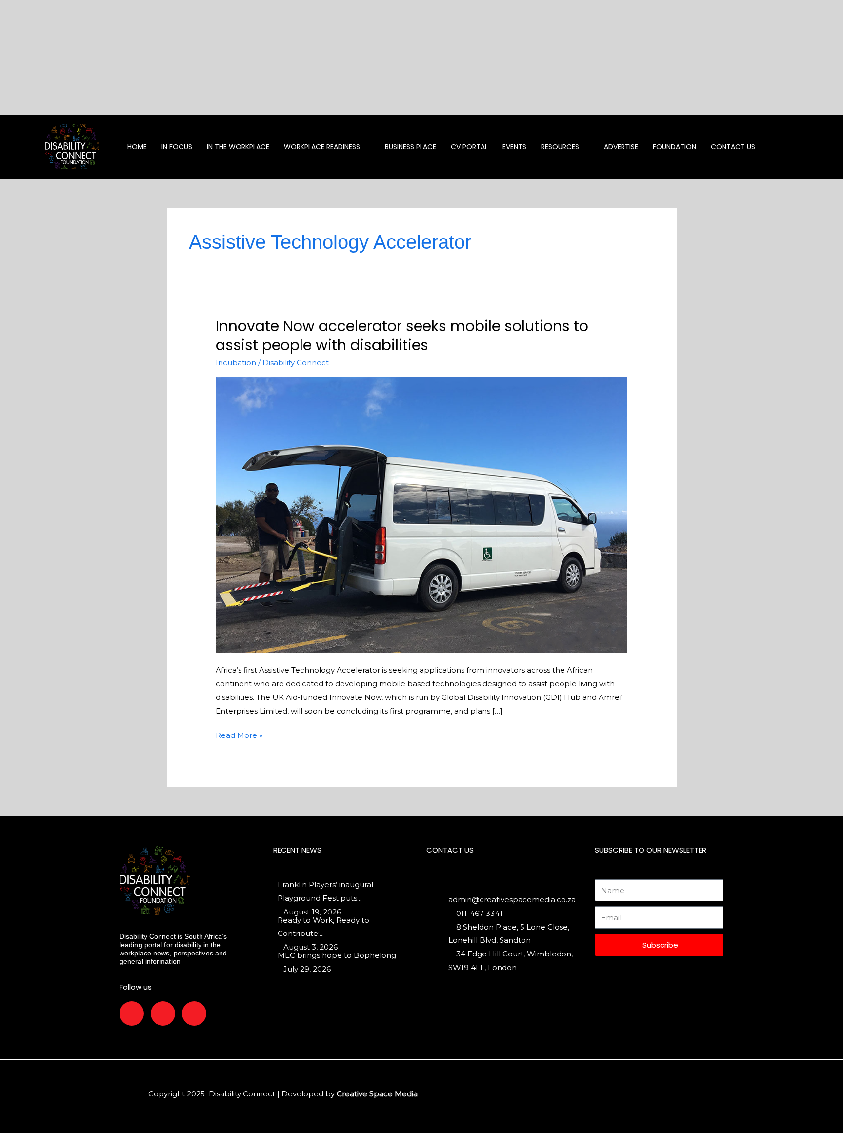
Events (514, 147)
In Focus (176, 147)
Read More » (239, 734)
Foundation (674, 147)
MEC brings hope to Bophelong (337, 955)
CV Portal (469, 147)
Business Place (410, 147)
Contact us (733, 147)
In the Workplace (238, 147)
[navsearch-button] (803, 147)
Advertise (621, 147)
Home (137, 147)
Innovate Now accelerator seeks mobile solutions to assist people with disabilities (402, 336)
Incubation (236, 362)
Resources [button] (560, 147)
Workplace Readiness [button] (322, 147)
